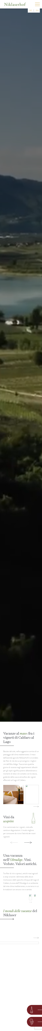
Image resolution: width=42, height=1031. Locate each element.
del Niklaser (20, 913)
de (30, 10)
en (37, 10)
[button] (10, 842)
